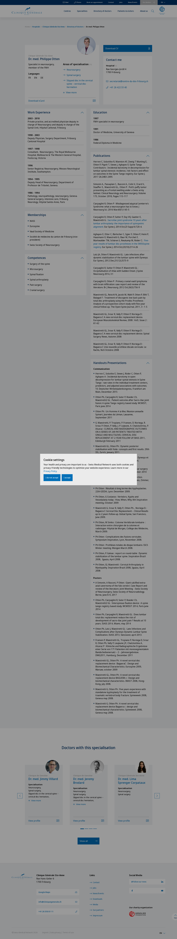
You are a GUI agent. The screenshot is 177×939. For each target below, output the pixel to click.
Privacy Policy (50, 471)
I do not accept (52, 477)
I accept (67, 477)
